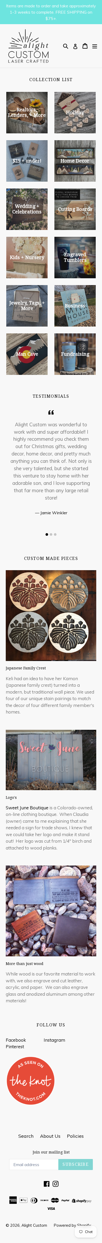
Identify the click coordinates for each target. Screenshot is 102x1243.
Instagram (54, 1040)
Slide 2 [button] (51, 534)
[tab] (47, 534)
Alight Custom (34, 1225)
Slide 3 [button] (55, 534)
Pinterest (15, 1046)
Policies (75, 1136)
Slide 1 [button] (47, 534)
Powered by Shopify (72, 1225)
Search (25, 1136)
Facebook (16, 1040)
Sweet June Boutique (27, 807)
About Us (50, 1136)
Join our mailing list (51, 1152)
